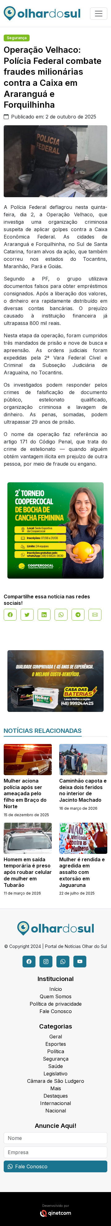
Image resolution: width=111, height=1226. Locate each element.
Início (55, 989)
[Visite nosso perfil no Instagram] (45, 961)
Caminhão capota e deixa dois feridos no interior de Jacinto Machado (83, 790)
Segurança (17, 37)
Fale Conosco (55, 1011)
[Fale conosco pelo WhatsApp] (62, 961)
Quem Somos (56, 996)
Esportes (55, 1044)
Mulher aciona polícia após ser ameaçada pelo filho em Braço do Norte (25, 793)
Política (55, 1051)
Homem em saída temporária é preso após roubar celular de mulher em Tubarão (28, 872)
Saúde (55, 1066)
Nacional (55, 1111)
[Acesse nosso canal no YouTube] (79, 961)
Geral (55, 1036)
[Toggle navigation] (98, 13)
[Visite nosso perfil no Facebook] (29, 961)
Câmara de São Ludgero (55, 1081)
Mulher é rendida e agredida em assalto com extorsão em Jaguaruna (82, 872)
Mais (55, 1088)
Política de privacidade (56, 1004)
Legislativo (55, 1073)
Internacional (55, 1103)
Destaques (55, 1096)
